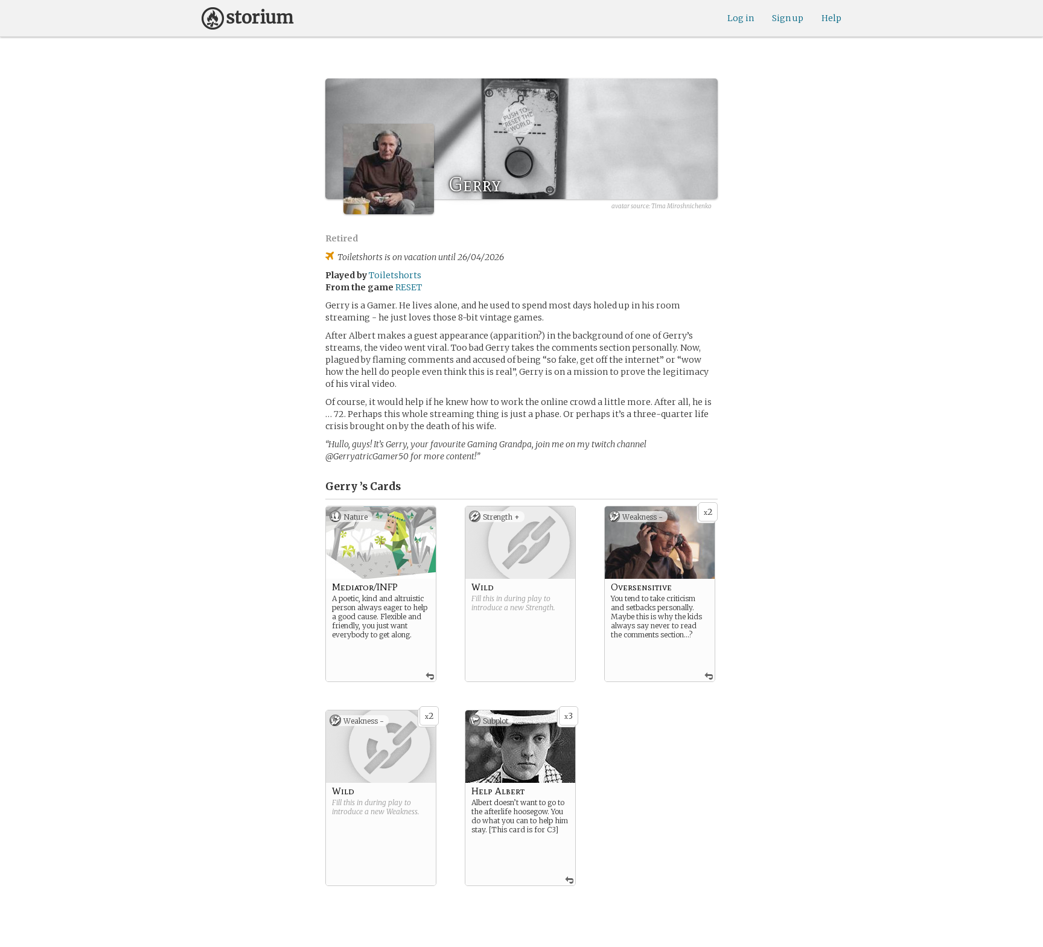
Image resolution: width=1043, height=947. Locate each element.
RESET (408, 287)
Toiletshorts (395, 275)
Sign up (787, 18)
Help (831, 18)
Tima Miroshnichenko (681, 206)
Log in (740, 18)
